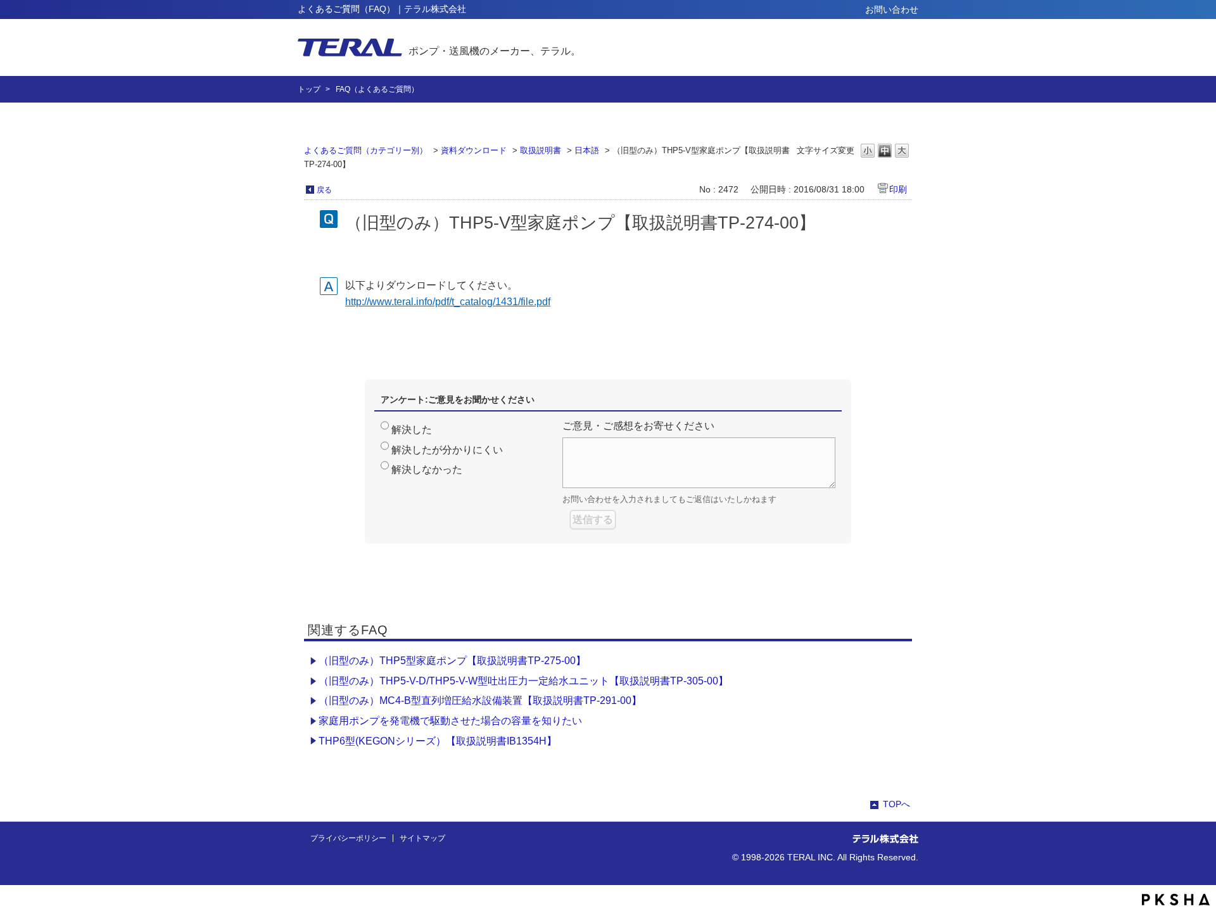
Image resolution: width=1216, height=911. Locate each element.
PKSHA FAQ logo (1176, 899)
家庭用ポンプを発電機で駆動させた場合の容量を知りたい (450, 720)
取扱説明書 (540, 150)
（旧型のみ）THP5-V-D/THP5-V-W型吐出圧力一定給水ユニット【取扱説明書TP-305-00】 (523, 680)
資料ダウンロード (474, 150)
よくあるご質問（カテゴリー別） (366, 150)
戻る (324, 189)
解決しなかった (426, 469)
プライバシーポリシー (348, 838)
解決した (411, 429)
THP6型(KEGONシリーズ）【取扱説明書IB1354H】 (438, 741)
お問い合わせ (891, 9)
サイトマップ (422, 838)
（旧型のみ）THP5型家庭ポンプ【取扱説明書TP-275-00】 (452, 660)
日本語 (586, 150)
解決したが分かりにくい (447, 449)
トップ (309, 89)
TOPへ (896, 804)
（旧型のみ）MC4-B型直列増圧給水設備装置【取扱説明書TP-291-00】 (480, 700)
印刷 (898, 189)
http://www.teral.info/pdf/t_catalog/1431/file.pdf (447, 301)
